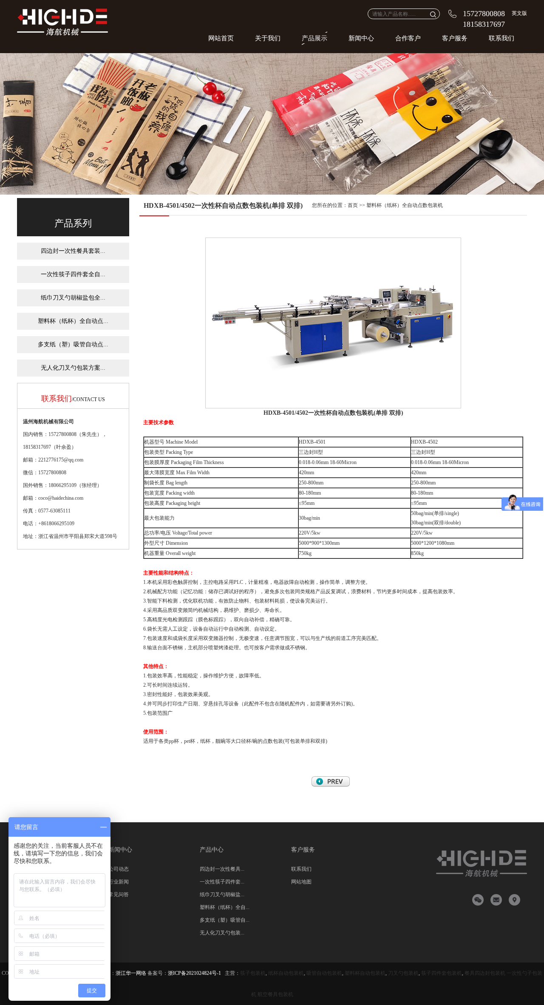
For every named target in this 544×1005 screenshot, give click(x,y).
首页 (353, 205)
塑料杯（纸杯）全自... (224, 907)
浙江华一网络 (131, 973)
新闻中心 (361, 38)
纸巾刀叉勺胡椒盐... (222, 894)
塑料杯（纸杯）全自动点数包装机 (404, 205)
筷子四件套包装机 (441, 973)
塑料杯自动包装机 (365, 973)
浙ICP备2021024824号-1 (194, 973)
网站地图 (301, 882)
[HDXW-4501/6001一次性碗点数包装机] (331, 785)
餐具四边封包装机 (485, 973)
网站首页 (221, 38)
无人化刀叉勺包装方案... (73, 368)
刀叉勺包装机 (403, 973)
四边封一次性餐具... (222, 869)
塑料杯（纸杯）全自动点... (73, 321)
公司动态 (118, 869)
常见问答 (118, 894)
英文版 (519, 13)
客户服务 (455, 38)
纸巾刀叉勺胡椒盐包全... (73, 297)
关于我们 (267, 38)
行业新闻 (118, 882)
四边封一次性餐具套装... (73, 251)
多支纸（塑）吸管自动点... (73, 344)
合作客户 (408, 38)
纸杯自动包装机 (286, 973)
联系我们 (501, 38)
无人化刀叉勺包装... (222, 933)
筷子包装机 (253, 973)
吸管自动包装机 (324, 973)
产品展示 (314, 38)
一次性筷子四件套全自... (73, 274)
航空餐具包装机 (275, 994)
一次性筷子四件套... (222, 882)
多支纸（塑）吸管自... (224, 920)
